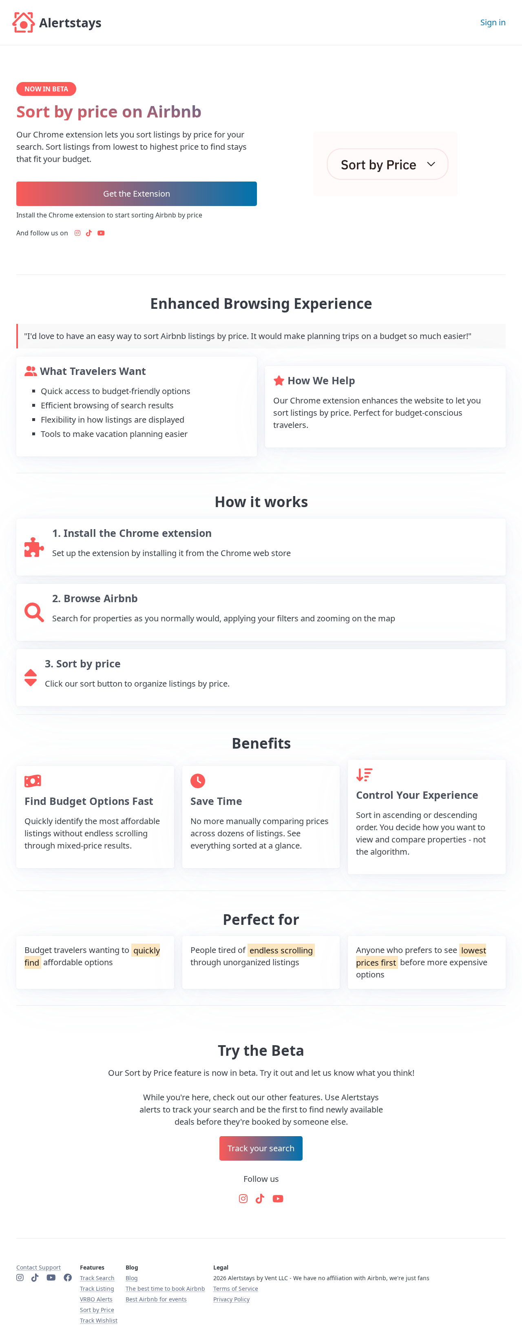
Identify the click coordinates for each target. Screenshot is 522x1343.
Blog (132, 1278)
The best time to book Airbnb (165, 1288)
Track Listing (97, 1288)
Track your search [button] (261, 1148)
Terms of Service (235, 1288)
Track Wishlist (98, 1320)
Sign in (493, 22)
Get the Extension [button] (136, 193)
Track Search (97, 1278)
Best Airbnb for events (156, 1299)
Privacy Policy (231, 1299)
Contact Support (38, 1267)
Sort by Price (97, 1310)
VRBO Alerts (96, 1299)
